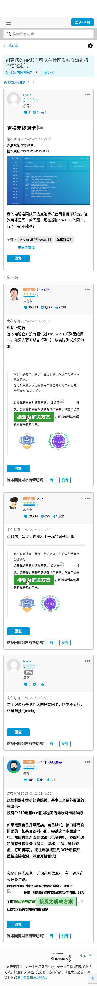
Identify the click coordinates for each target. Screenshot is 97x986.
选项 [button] (90, 46)
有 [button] (51, 480)
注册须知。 (41, 977)
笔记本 (13, 46)
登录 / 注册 (82, 22)
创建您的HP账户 (19, 73)
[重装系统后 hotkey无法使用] (33, 82)
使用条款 (23, 977)
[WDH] (14, 502)
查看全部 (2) (26, 247)
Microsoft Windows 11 (35, 239)
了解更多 (47, 73)
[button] (87, 94)
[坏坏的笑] (14, 294)
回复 (18, 258)
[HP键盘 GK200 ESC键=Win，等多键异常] (28, 82)
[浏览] (7, 22)
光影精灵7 (64, 239)
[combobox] (48, 33)
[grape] (14, 99)
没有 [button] (65, 480)
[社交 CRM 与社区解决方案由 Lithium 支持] (61, 957)
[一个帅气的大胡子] (14, 766)
